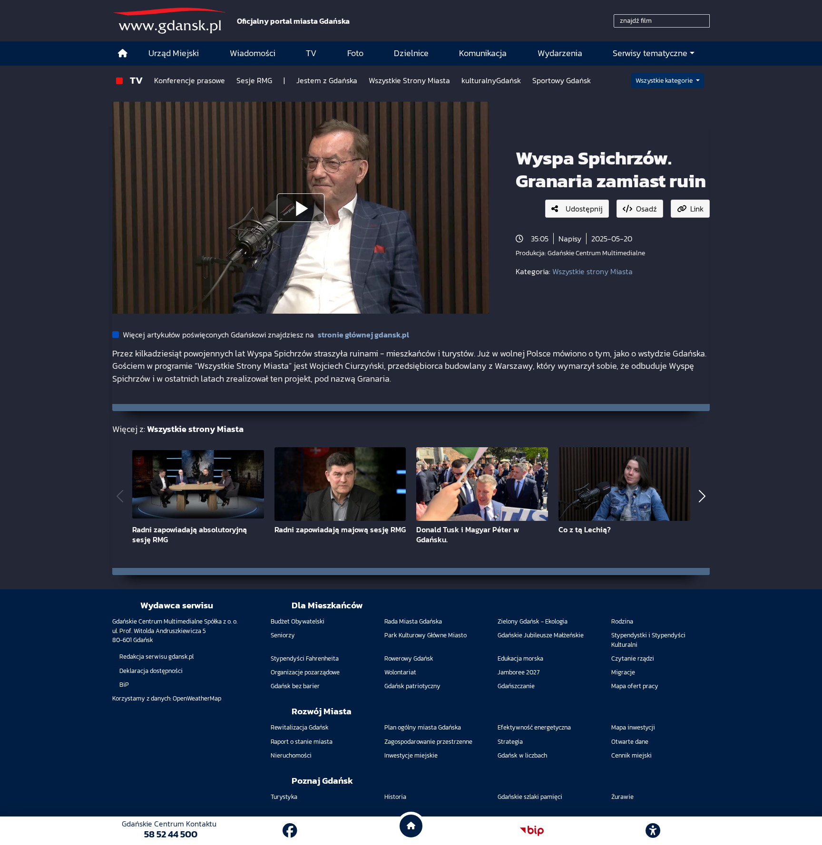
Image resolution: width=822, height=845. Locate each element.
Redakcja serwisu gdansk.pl (156, 656)
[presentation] (119, 496)
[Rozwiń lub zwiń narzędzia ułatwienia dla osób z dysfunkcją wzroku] (653, 830)
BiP (124, 684)
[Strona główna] (122, 53)
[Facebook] (290, 831)
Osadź (646, 208)
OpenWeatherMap (197, 698)
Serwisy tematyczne (650, 53)
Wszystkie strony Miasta (592, 271)
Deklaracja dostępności (151, 670)
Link (697, 208)
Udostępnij (584, 208)
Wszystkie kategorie (665, 81)
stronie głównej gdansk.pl (363, 334)
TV (136, 80)
